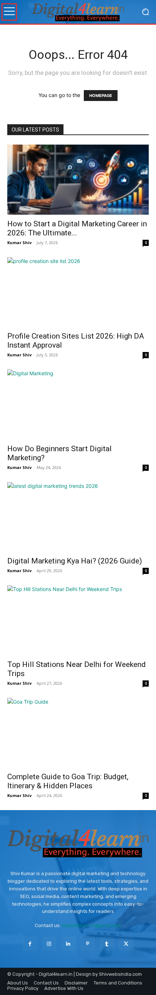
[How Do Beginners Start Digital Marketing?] (78, 404)
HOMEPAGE (100, 95)
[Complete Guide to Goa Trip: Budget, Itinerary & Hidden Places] (78, 733)
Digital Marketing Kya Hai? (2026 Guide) (74, 561)
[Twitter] (126, 944)
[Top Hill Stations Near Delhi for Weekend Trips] (78, 620)
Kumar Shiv (19, 242)
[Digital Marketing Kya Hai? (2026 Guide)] (78, 517)
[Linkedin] (68, 944)
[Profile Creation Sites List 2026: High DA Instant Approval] (78, 292)
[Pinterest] (88, 944)
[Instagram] (49, 944)
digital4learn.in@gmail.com (92, 925)
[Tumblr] (107, 944)
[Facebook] (29, 944)
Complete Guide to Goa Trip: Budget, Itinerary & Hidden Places (67, 781)
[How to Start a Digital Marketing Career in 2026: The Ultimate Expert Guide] (78, 180)
